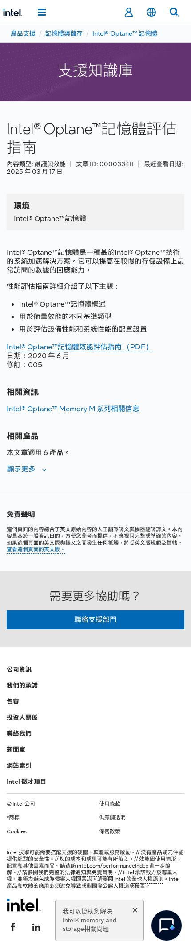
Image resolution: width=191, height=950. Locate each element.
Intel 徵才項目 (26, 782)
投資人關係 (22, 717)
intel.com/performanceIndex (112, 865)
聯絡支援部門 (95, 619)
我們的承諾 (22, 685)
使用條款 (109, 803)
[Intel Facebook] (13, 926)
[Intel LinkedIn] (36, 926)
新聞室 (16, 749)
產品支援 (23, 33)
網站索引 (19, 766)
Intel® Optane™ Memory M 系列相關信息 (73, 409)
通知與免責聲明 (94, 872)
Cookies (17, 831)
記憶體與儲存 (64, 33)
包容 (13, 701)
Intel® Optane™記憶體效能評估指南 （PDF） (80, 347)
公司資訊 (19, 669)
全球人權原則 (147, 879)
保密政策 (109, 831)
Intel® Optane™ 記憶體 (124, 33)
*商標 (13, 817)
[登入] (128, 12)
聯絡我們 (19, 733)
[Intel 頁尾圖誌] (24, 905)
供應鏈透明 (112, 817)
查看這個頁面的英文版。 (36, 549)
